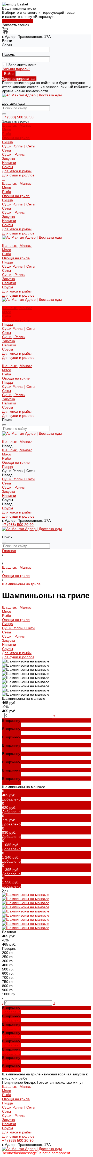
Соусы (7, 225)
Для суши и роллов (18, 175)
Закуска (8, 217)
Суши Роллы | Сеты (18, 204)
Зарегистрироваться (19, 78)
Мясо (6, 129)
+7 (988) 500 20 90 (18, 117)
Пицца (7, 200)
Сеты (6, 150)
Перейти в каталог (17, 21)
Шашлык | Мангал (17, 183)
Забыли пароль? (16, 69)
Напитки (9, 221)
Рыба (6, 134)
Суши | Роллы (13, 154)
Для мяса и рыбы (17, 171)
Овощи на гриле (16, 138)
